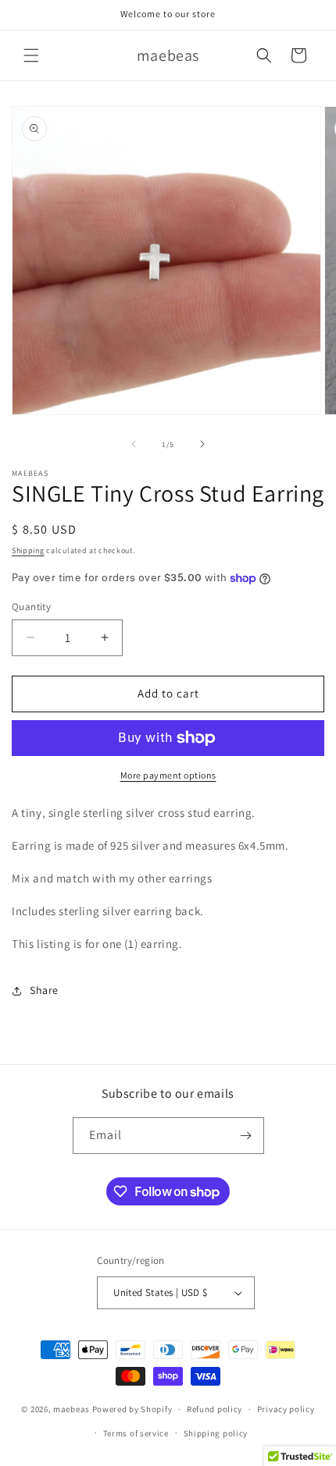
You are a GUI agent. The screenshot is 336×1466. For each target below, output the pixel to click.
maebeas (71, 1409)
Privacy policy (286, 1409)
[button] (31, 55)
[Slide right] (202, 444)
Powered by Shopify (132, 1409)
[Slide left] (133, 444)
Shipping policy (216, 1433)
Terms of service (136, 1433)
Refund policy (214, 1409)
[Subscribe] (246, 1135)
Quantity (31, 606)
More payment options (168, 775)
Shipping (28, 550)
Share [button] (44, 990)
